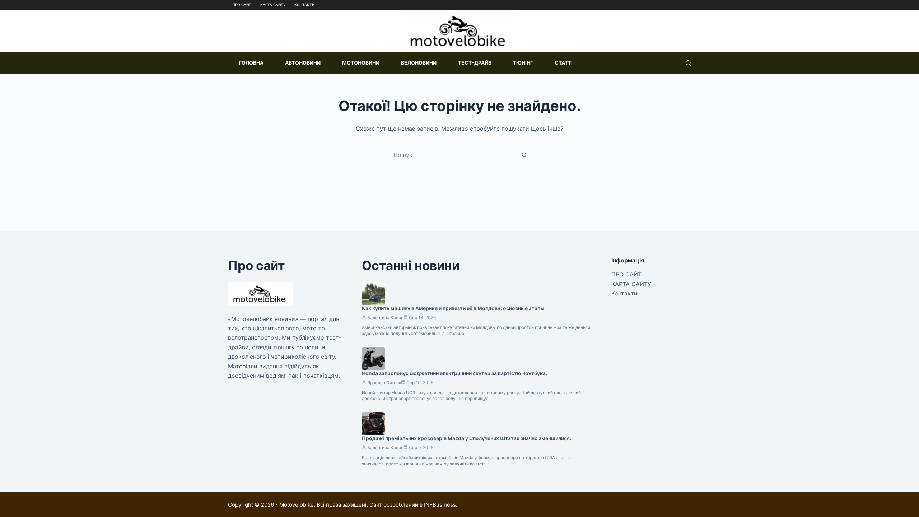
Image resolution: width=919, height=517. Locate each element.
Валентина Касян (385, 317)
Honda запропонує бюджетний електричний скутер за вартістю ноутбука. (454, 373)
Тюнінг (523, 63)
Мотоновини (360, 63)
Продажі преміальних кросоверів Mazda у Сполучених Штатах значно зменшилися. (466, 438)
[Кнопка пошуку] (524, 155)
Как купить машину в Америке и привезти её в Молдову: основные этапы (453, 308)
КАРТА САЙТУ (272, 5)
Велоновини (419, 63)
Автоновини (303, 63)
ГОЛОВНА (251, 63)
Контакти (304, 5)
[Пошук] (688, 63)
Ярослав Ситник (384, 382)
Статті (564, 63)
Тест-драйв (474, 63)
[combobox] (452, 155)
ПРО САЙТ (242, 5)
